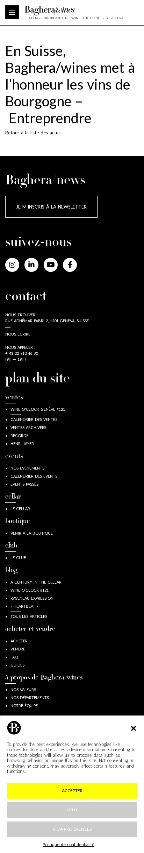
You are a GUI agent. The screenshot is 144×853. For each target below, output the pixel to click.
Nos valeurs (23, 689)
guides (17, 665)
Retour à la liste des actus (32, 132)
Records (19, 435)
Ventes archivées (28, 427)
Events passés (24, 484)
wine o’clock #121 (29, 590)
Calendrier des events (33, 476)
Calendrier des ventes (33, 419)
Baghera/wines (73, 10)
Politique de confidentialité (68, 844)
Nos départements (29, 697)
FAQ (14, 657)
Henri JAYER (22, 443)
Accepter (72, 790)
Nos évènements (27, 468)
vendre (17, 649)
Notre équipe (24, 705)
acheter (19, 641)
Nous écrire (17, 334)
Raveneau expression (31, 598)
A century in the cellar (36, 582)
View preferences (72, 829)
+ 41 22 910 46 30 (21, 353)
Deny (72, 809)
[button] (133, 727)
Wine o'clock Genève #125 (37, 409)
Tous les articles (28, 616)
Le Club (18, 557)
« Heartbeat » (24, 606)
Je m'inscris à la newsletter (51, 207)
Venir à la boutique (31, 533)
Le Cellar (20, 508)
